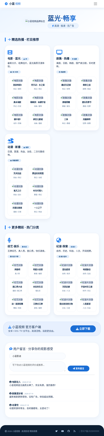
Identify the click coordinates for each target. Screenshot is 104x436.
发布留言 (79, 368)
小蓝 (15, 4)
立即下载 (84, 329)
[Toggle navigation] (95, 3)
